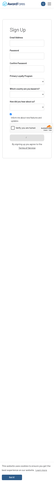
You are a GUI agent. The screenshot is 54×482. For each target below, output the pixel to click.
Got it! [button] (12, 477)
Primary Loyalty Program (21, 76)
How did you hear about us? (22, 101)
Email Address (16, 37)
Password (14, 50)
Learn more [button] (41, 470)
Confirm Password (18, 63)
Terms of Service (27, 147)
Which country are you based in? (25, 89)
